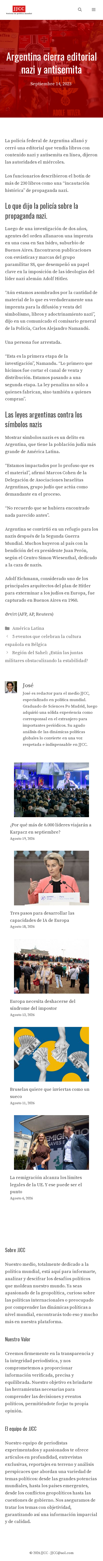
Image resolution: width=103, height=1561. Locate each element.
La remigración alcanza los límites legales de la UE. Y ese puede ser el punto (46, 1185)
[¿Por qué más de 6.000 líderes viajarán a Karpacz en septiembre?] (51, 813)
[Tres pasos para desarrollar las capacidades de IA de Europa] (51, 901)
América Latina (28, 628)
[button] (80, 9)
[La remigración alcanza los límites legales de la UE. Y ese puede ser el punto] (51, 1166)
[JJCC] (19, 9)
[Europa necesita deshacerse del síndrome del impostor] (51, 990)
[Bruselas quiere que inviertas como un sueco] (51, 1078)
